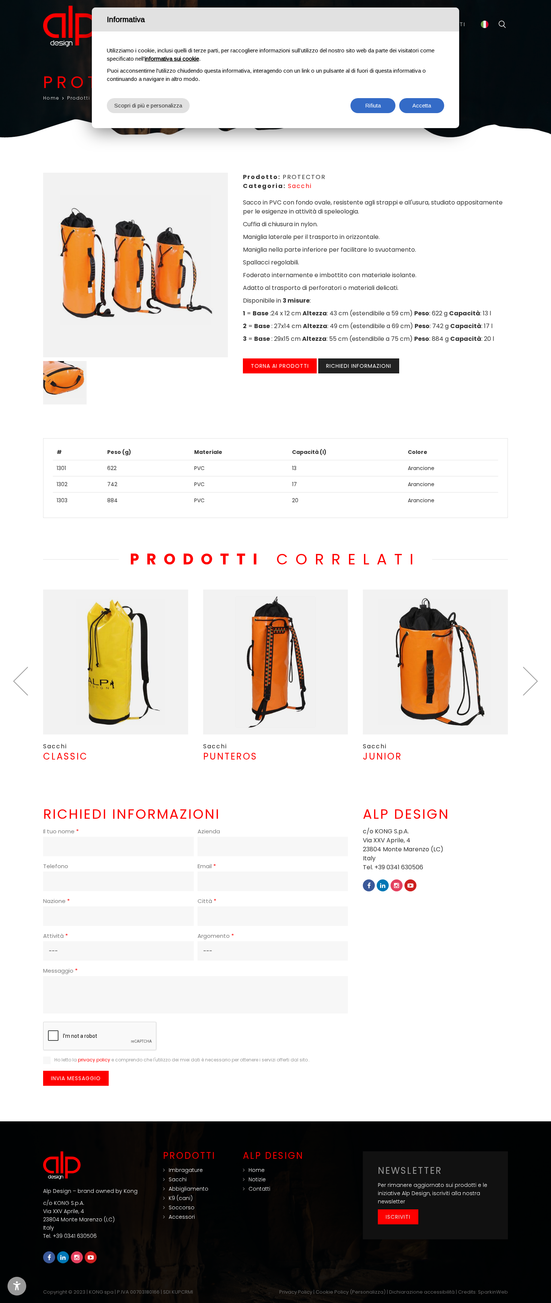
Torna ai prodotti (280, 366)
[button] (20, 681)
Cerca (502, 24)
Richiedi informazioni (358, 366)
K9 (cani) (181, 1198)
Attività (55, 936)
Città (207, 901)
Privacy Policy (295, 1292)
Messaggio (60, 971)
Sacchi (300, 186)
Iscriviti (398, 1217)
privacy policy (94, 1060)
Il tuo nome (61, 831)
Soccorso (182, 1207)
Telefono (55, 866)
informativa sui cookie (172, 58)
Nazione (56, 901)
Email (207, 866)
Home (51, 98)
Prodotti (78, 98)
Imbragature (186, 1170)
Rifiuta (373, 105)
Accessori (182, 1217)
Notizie (257, 1179)
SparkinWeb (493, 1292)
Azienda (209, 831)
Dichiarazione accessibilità (422, 1292)
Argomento (216, 936)
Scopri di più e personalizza (148, 105)
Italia (484, 24)
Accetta (421, 105)
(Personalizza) (368, 1292)
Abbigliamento (188, 1189)
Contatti (259, 1189)
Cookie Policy (332, 1292)
